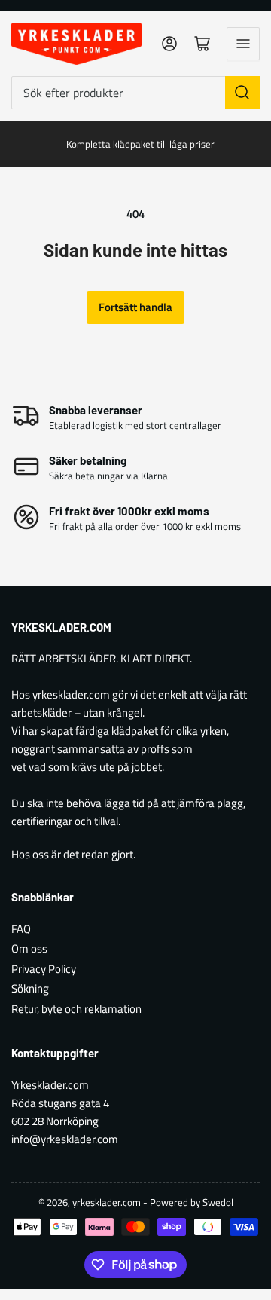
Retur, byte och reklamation (76, 1008)
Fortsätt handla (135, 307)
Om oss (29, 948)
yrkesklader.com (106, 1202)
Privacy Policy (43, 968)
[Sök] (242, 93)
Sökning (30, 988)
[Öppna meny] (243, 43)
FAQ (21, 929)
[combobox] (135, 92)
